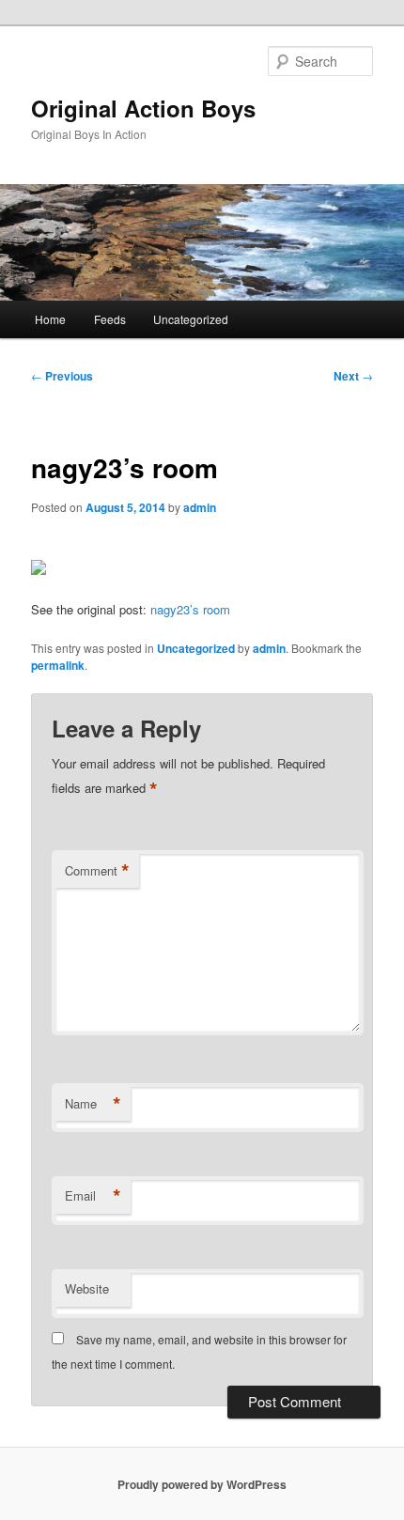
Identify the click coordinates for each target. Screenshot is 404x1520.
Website (87, 1288)
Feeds (110, 319)
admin (199, 507)
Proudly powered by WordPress (202, 1484)
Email (93, 1196)
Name (93, 1104)
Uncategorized (190, 319)
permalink (58, 665)
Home (50, 319)
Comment (97, 871)
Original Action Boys (143, 108)
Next (353, 375)
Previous (62, 375)
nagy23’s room (190, 609)
